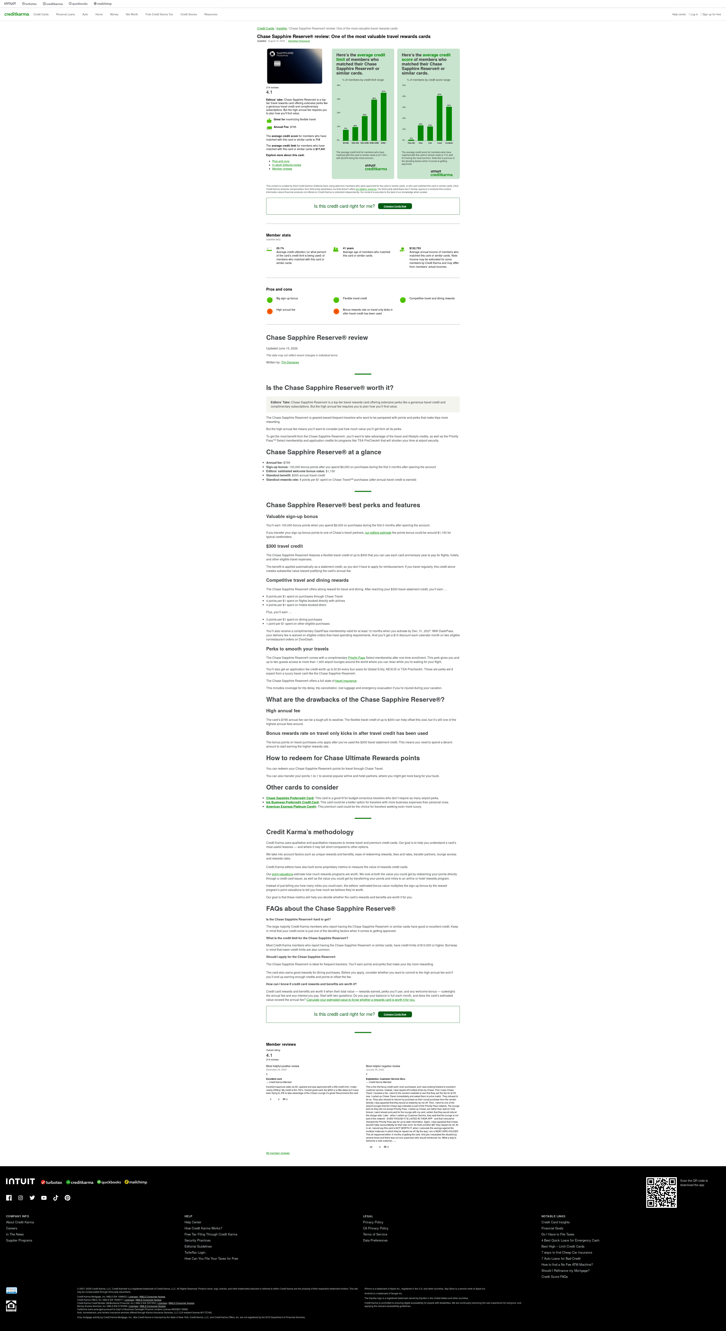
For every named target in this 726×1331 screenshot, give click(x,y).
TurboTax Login (195, 1252)
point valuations (282, 874)
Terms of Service (375, 1234)
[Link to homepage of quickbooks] (78, 3)
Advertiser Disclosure (299, 40)
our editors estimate (378, 532)
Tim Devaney (290, 362)
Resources (210, 14)
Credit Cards (41, 14)
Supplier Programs (19, 1240)
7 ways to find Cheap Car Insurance (566, 1252)
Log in (694, 14)
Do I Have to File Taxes (557, 1234)
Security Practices (198, 1240)
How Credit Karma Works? (203, 1228)
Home (99, 14)
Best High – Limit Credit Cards (563, 1246)
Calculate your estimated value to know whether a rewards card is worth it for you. (360, 999)
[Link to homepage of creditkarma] (52, 3)
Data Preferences (375, 1240)
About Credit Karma (20, 1222)
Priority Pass (356, 657)
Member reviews (282, 168)
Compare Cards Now (395, 206)
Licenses (133, 1296)
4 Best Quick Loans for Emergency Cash (570, 1240)
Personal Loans (65, 14)
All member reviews (278, 1153)
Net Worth (132, 14)
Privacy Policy (373, 1222)
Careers (11, 1228)
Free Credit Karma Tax (159, 14)
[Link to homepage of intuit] (10, 4)
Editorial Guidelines (198, 1246)
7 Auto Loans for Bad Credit (561, 1258)
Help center (679, 14)
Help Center (193, 1222)
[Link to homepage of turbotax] (29, 3)
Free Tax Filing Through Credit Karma (211, 1234)
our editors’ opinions (366, 189)
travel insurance (346, 680)
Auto (85, 14)
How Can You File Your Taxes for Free (211, 1258)
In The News (15, 1234)
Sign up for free (712, 14)
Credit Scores (189, 14)
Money (114, 14)
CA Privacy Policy (376, 1228)
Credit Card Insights (555, 1222)
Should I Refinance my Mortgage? (565, 1270)
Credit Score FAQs (554, 1276)
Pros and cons (280, 161)
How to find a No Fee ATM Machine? (567, 1264)
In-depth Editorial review (286, 165)
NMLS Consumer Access (152, 1296)
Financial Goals (552, 1228)
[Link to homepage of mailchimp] (102, 3)
